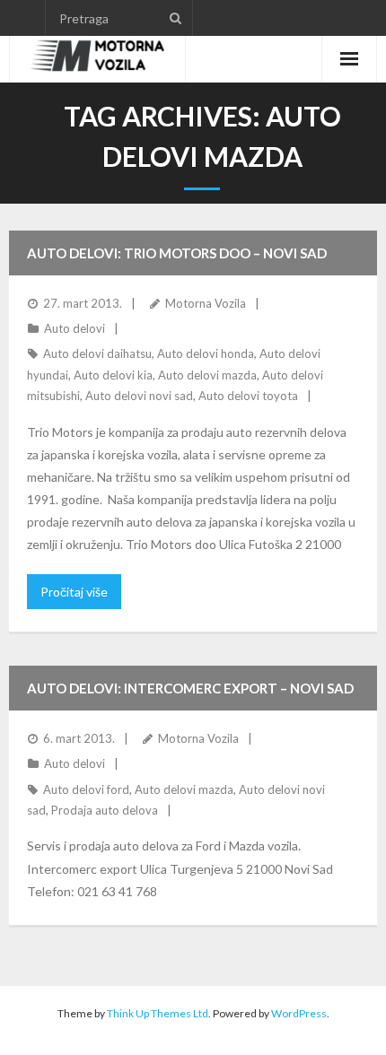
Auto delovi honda (205, 353)
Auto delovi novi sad (139, 395)
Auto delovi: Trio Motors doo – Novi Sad (177, 253)
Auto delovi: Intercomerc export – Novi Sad (190, 688)
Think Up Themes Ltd (157, 1013)
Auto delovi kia (113, 375)
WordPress (299, 1013)
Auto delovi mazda (207, 375)
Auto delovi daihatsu (97, 353)
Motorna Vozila (205, 303)
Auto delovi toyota (248, 395)
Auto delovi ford (86, 789)
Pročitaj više (74, 591)
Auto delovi (74, 328)
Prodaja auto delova (104, 810)
